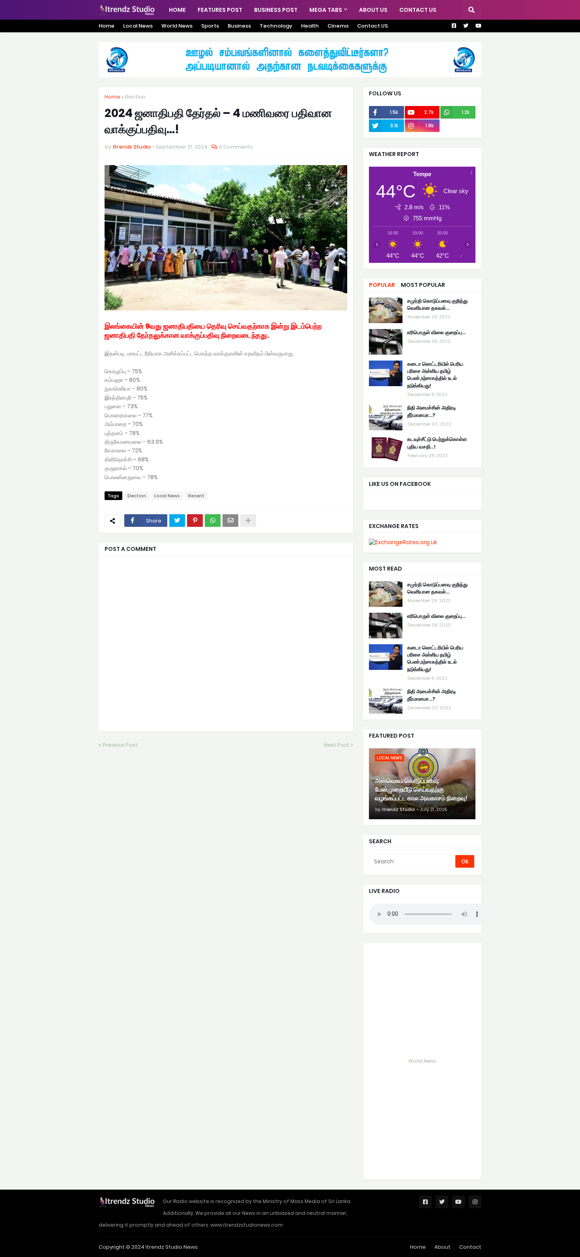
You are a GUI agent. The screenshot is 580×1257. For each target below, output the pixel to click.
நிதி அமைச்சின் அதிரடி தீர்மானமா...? (431, 412)
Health (310, 26)
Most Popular (423, 285)
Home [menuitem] (177, 10)
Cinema (337, 26)
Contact (470, 1247)
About (442, 1247)
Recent (196, 496)
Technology (276, 26)
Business (239, 26)
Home (106, 26)
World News (177, 26)
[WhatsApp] (213, 520)
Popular (382, 285)
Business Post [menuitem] (275, 10)
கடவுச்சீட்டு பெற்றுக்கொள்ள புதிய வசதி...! (437, 443)
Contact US (372, 26)
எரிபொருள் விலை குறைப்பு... (436, 332)
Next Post (336, 745)
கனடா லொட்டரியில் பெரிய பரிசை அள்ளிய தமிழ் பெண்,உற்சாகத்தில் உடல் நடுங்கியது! (435, 375)
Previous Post (120, 745)
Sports (210, 26)
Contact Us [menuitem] (417, 10)
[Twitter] (177, 520)
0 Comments (236, 147)
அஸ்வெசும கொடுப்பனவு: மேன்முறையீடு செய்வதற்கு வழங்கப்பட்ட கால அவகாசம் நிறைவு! (421, 790)
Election (135, 96)
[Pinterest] (195, 520)
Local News (138, 26)
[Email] (230, 520)
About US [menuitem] (373, 10)
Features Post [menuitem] (220, 10)
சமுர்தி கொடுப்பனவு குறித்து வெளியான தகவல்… (437, 305)
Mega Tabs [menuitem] (325, 10)
